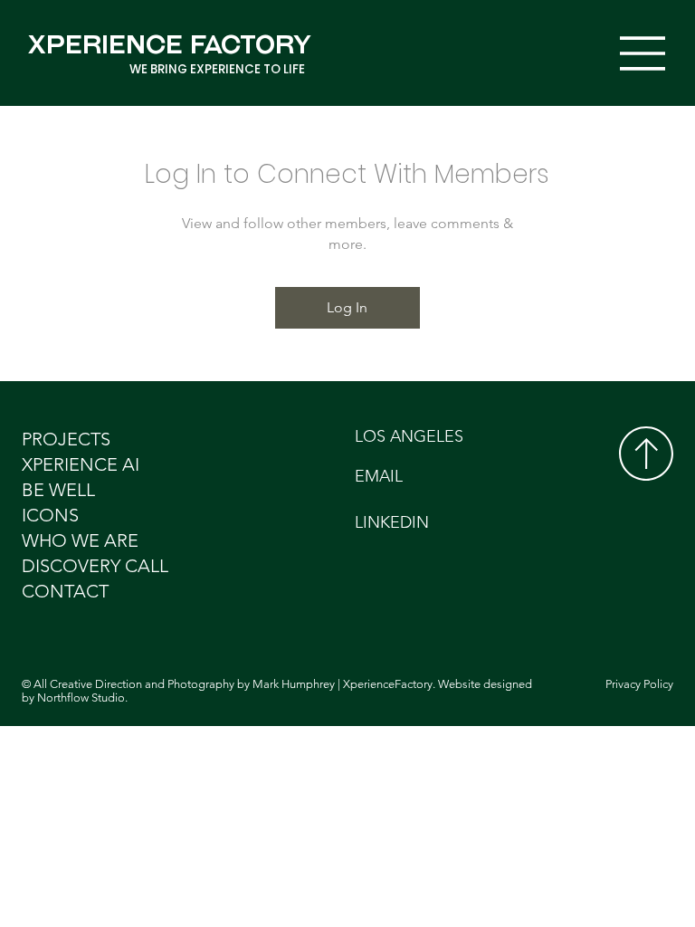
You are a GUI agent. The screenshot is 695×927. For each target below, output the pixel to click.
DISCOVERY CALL (95, 566)
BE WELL (58, 490)
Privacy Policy (639, 684)
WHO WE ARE (80, 540)
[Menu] (643, 53)
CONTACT (65, 591)
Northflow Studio (81, 697)
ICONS (50, 515)
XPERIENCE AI (80, 464)
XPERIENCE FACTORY (169, 44)
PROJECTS (66, 439)
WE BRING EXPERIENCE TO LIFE (217, 69)
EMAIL (379, 476)
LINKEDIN (392, 522)
